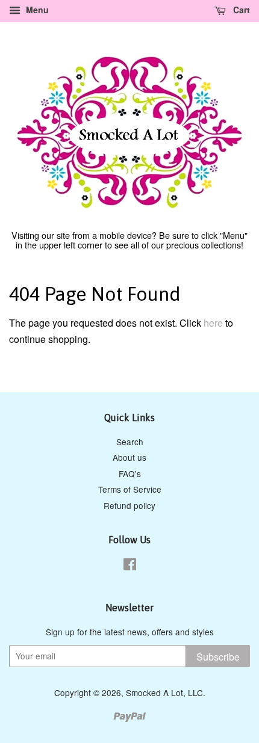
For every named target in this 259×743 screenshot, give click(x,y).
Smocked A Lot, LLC (164, 692)
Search (129, 442)
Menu (36, 10)
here (213, 323)
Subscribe (218, 657)
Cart (240, 10)
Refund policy (129, 505)
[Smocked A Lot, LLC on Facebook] (130, 566)
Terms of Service (129, 489)
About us (129, 457)
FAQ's (130, 473)
